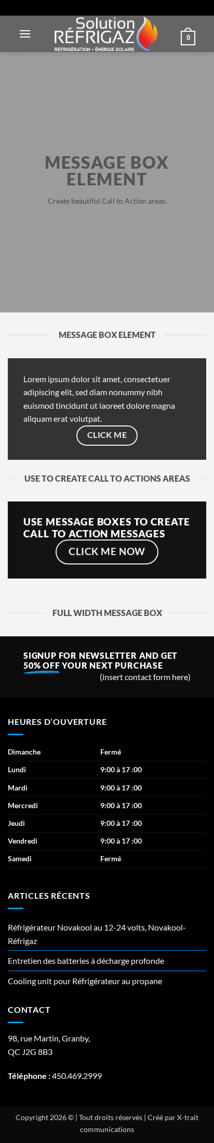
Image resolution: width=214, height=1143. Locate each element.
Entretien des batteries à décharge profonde (86, 960)
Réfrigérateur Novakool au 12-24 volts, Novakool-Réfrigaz (97, 934)
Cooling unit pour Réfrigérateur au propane (85, 981)
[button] (25, 33)
